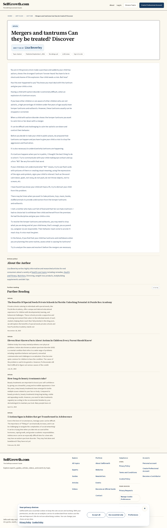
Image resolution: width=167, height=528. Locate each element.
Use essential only (116, 515)
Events (98, 483)
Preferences (133, 515)
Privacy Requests (126, 490)
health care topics (39, 272)
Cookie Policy (124, 479)
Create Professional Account (150, 469)
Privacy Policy (124, 466)
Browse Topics (130, 5)
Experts (75, 470)
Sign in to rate (78, 54)
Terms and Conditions (128, 472)
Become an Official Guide (106, 489)
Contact (99, 495)
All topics (76, 463)
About (112, 5)
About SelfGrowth (103, 463)
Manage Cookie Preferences (126, 498)
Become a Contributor (152, 476)
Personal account (150, 463)
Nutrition (22, 275)
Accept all (96, 515)
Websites (99, 470)
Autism (30, 16)
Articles (19, 16)
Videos (75, 489)
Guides (75, 476)
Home (10, 16)
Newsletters (101, 476)
